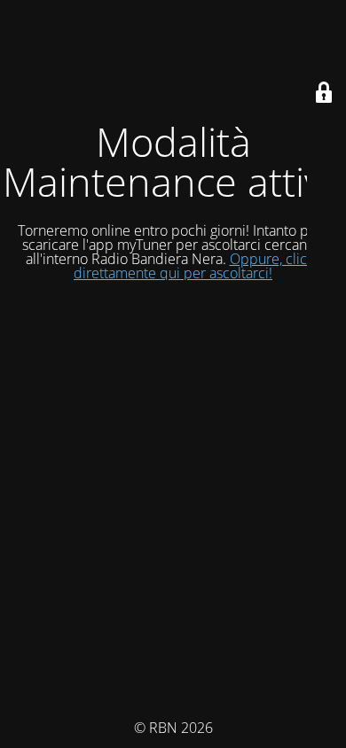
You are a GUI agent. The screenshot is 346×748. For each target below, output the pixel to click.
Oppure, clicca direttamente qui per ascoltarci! (197, 266)
